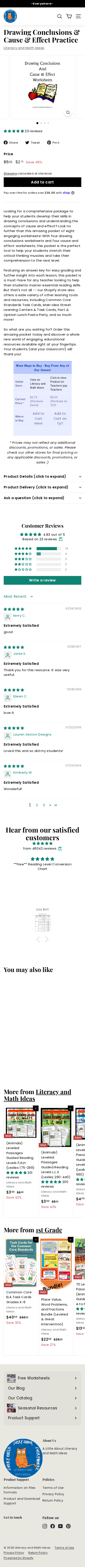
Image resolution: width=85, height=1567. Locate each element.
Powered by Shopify (19, 1558)
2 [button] (37, 805)
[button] (14, 131)
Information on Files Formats (20, 1490)
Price (8, 154)
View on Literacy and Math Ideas (38, 383)
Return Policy (52, 1500)
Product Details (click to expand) (35, 476)
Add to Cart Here (38, 418)
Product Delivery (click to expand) (36, 487)
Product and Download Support (22, 1501)
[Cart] (69, 16)
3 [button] (44, 805)
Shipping (10, 173)
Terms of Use (53, 1488)
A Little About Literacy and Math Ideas (59, 1450)
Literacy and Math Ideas (24, 48)
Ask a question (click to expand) (34, 497)
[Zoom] (68, 112)
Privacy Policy (53, 1494)
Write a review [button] (42, 580)
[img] (14, 609)
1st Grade (49, 1229)
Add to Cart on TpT (60, 418)
